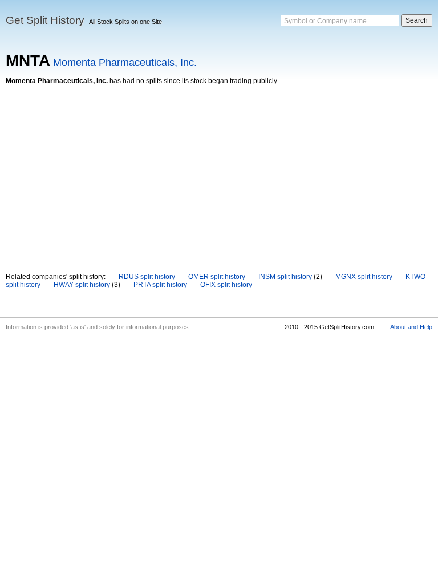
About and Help (411, 326)
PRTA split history (160, 285)
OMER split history (216, 277)
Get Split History (45, 20)
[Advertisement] (219, 170)
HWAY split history (82, 285)
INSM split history (285, 277)
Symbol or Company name (325, 21)
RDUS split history (147, 277)
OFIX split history (226, 285)
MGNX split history (363, 277)
